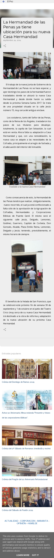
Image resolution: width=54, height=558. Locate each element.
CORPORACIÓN (27, 521)
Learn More (22, 555)
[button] (4, 46)
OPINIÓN (21, 523)
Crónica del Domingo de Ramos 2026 (18, 382)
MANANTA (42, 521)
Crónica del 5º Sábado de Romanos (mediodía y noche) (26, 449)
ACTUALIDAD (11, 521)
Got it (35, 555)
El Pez (10, 1)
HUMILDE (32, 523)
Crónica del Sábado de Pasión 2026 (17, 510)
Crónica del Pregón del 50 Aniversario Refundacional (24, 479)
